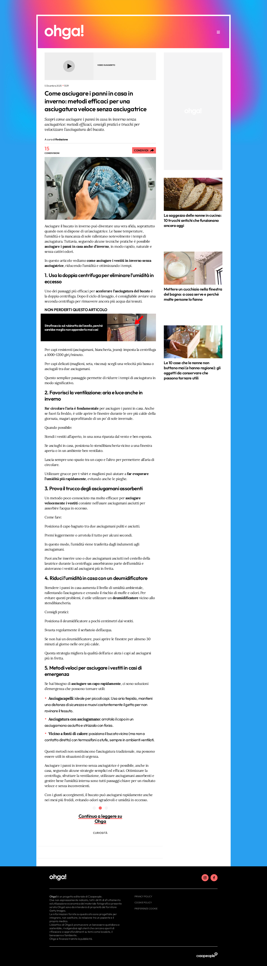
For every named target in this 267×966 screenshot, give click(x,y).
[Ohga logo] (64, 32)
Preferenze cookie (146, 908)
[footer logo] (86, 877)
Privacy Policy (143, 896)
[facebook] (214, 877)
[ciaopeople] (207, 955)
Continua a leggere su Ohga (100, 818)
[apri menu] (218, 32)
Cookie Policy (143, 902)
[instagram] (205, 877)
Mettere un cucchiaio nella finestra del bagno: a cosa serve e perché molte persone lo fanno (193, 294)
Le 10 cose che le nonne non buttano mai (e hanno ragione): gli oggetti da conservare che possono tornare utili (192, 370)
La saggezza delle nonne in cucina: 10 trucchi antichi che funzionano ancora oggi (192, 220)
